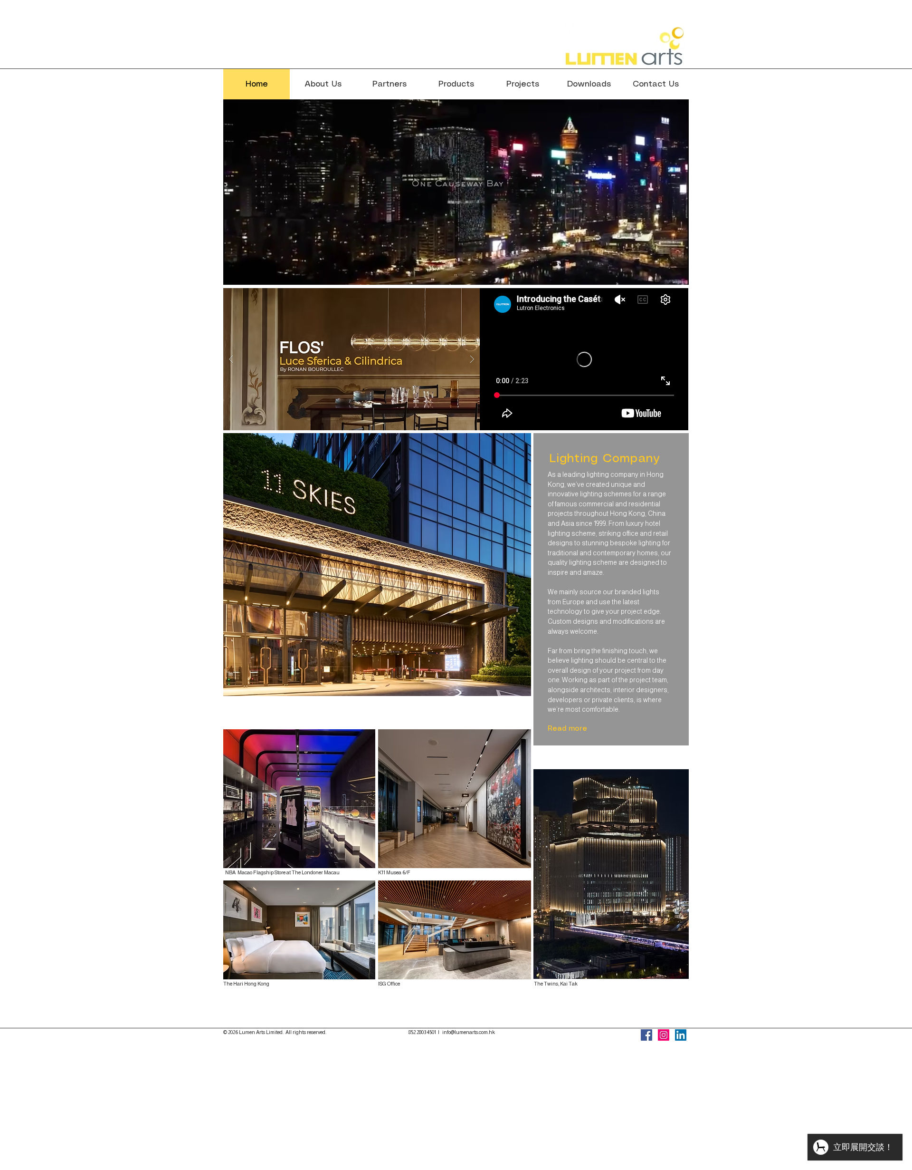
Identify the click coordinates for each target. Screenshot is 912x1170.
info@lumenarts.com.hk (468, 1032)
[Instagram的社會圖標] (663, 1035)
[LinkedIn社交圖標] (680, 1035)
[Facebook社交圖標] (646, 1035)
